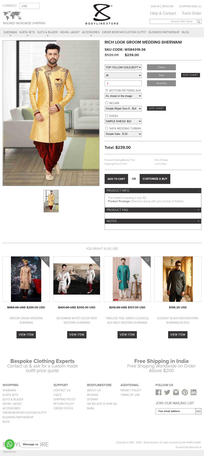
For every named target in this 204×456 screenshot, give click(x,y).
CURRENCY (10, 5)
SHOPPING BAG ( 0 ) (190, 6)
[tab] (153, 190)
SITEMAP (92, 399)
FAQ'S (57, 395)
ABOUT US (94, 390)
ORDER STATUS (63, 408)
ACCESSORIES (11, 408)
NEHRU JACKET (12, 403)
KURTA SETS (10, 395)
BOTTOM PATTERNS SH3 (125, 90)
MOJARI (114, 103)
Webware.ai (195, 447)
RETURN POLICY (64, 403)
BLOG (6, 421)
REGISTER (168, 6)
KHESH (113, 116)
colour (162, 67)
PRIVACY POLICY (131, 390)
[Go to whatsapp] (10, 444)
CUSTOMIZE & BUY (155, 179)
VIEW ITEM (26, 334)
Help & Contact (163, 13)
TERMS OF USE (130, 395)
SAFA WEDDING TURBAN (125, 128)
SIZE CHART (190, 75)
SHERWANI (9, 390)
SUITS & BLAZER (13, 399)
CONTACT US (62, 390)
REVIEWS (92, 395)
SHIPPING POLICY (65, 399)
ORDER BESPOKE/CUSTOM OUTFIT (25, 412)
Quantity (161, 83)
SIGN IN (155, 6)
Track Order (191, 13)
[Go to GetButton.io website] (9, 452)
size (161, 75)
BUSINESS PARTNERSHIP (18, 417)
